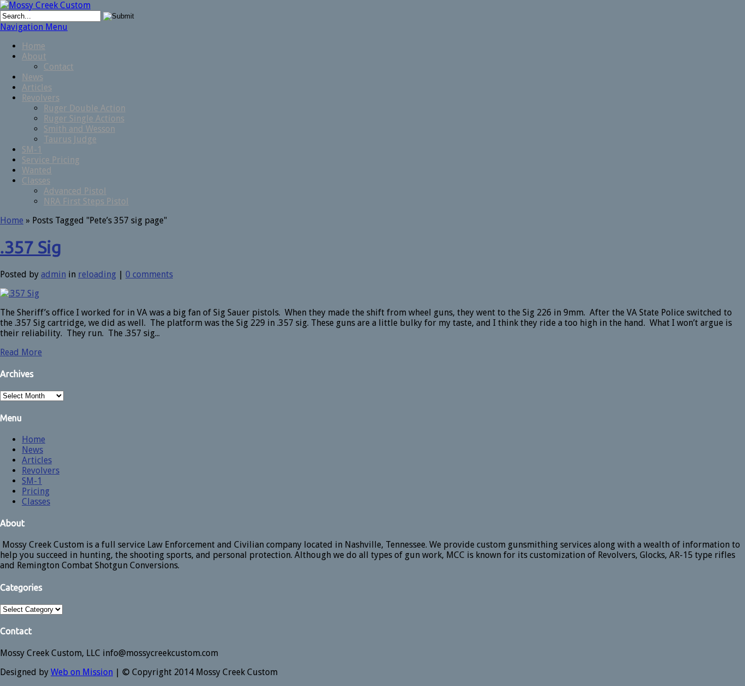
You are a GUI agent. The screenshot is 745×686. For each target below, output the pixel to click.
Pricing (36, 491)
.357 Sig (31, 247)
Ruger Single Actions (84, 118)
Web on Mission (82, 672)
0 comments (149, 274)
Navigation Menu (34, 27)
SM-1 (32, 149)
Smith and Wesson (79, 129)
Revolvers (40, 98)
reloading (97, 274)
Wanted (37, 170)
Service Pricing (51, 160)
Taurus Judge (70, 139)
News (32, 77)
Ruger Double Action (84, 108)
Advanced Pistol (75, 191)
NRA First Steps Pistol (86, 201)
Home (33, 46)
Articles (37, 87)
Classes (36, 180)
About (34, 56)
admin (53, 274)
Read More (21, 352)
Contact (59, 67)
